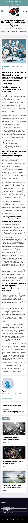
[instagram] (15, 4)
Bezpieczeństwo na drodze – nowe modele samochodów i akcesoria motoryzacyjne (12, 406)
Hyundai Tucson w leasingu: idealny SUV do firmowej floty (11, 438)
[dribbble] (14, 4)
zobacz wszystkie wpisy (7, 398)
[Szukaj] (24, 11)
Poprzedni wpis (6, 403)
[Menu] (2, 11)
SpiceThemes (15, 520)
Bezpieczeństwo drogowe (8, 507)
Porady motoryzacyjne (8, 512)
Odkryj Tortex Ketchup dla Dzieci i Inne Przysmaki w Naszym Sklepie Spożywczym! (13, 412)
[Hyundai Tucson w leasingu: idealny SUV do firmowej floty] (14, 428)
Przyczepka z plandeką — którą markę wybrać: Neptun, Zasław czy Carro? (12, 486)
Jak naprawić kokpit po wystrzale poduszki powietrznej (13, 462)
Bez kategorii (5, 66)
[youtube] (17, 4)
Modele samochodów (7, 509)
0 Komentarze (5, 68)
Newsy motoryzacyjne (7, 510)
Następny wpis (6, 409)
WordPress (15, 519)
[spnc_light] (26, 11)
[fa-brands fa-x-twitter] (12, 4)
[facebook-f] (10, 4)
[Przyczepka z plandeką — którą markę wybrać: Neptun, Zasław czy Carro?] (14, 476)
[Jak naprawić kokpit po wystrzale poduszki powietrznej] (14, 452)
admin (13, 66)
